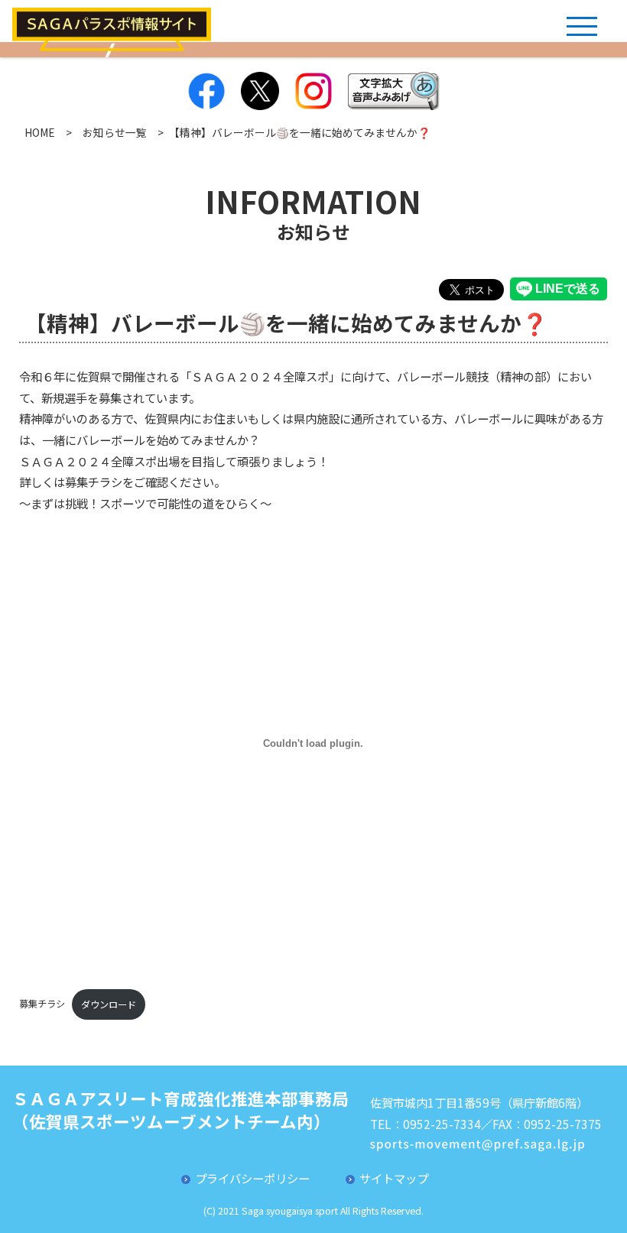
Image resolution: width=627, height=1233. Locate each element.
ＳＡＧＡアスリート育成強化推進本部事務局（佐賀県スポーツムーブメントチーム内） (180, 1109)
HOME (39, 132)
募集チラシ (42, 1004)
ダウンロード (108, 1004)
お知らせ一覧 (115, 132)
